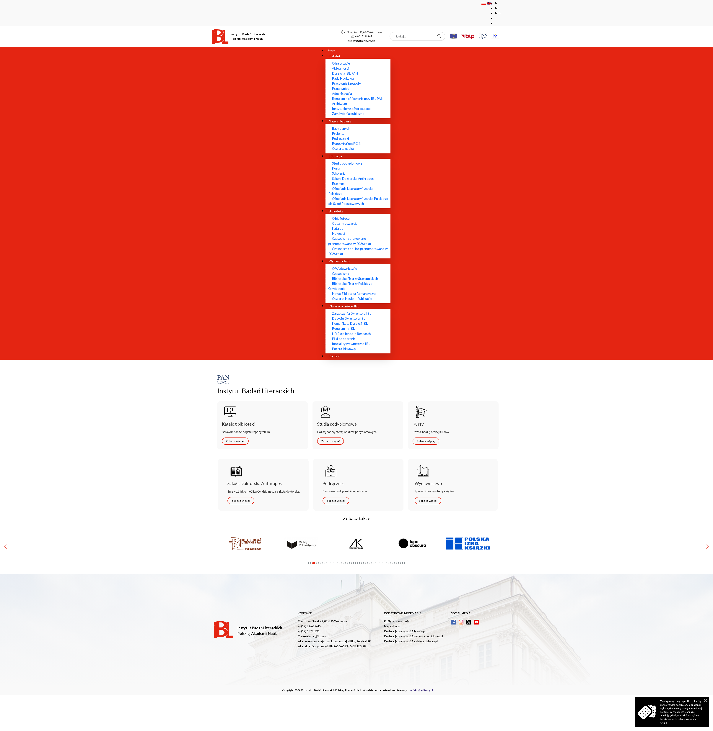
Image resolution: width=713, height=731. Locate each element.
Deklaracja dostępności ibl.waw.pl (404, 631)
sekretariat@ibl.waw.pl (315, 636)
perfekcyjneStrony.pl (421, 690)
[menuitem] (331, 50)
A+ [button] (497, 8)
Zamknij (705, 700)
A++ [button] (498, 13)
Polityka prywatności (397, 621)
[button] (245, 546)
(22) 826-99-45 (311, 626)
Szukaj (440, 36)
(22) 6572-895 (310, 631)
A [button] (496, 3)
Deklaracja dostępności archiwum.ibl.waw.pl (411, 641)
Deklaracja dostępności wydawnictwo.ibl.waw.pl (413, 636)
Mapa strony (392, 626)
